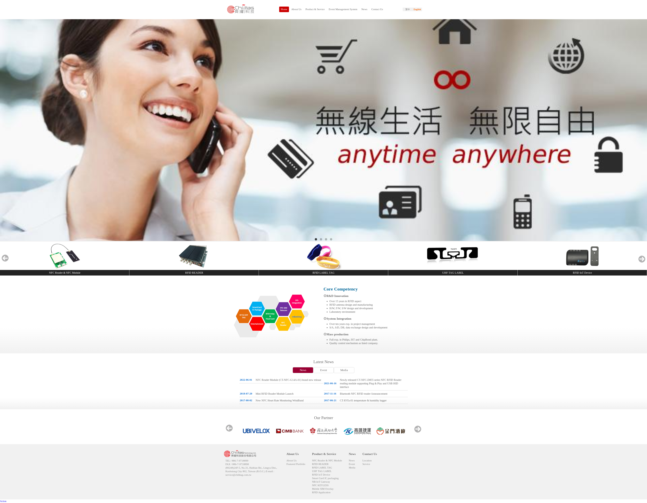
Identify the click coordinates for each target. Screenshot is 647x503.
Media (344, 370)
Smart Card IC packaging (325, 478)
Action (3, 501)
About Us (291, 460)
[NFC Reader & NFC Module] (64, 256)
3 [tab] (326, 239)
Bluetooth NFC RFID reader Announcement (363, 393)
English (417, 9)
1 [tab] (316, 239)
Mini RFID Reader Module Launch (275, 393)
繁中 (407, 9)
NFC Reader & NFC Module (64, 272)
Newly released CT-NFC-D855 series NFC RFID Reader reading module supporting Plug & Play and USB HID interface (370, 383)
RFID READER (194, 272)
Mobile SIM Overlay (323, 488)
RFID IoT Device (582, 272)
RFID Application (321, 492)
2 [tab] (321, 239)
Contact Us (377, 9)
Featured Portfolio (295, 464)
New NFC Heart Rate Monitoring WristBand (280, 400)
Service (366, 464)
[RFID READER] (194, 256)
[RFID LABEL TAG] (323, 256)
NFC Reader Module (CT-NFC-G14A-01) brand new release (288, 379)
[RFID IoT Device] (582, 256)
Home (284, 9)
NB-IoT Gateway (321, 481)
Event (323, 370)
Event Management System (343, 9)
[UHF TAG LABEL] (453, 256)
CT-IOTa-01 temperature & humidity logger (363, 400)
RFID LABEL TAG (323, 272)
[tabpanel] (323, 130)
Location (367, 460)
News (303, 370)
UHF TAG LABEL (453, 272)
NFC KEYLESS (320, 485)
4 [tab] (331, 239)
